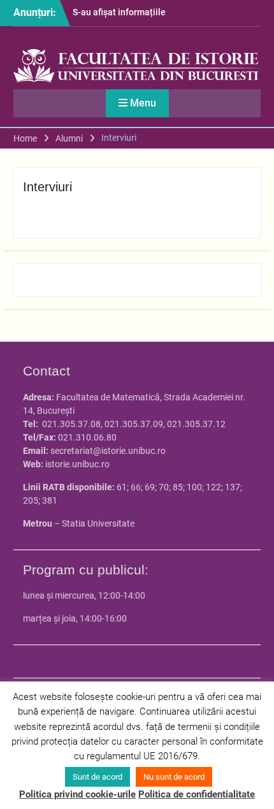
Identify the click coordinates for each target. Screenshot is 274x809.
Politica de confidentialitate (196, 794)
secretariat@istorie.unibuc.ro (108, 451)
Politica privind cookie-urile (77, 794)
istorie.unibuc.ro (77, 464)
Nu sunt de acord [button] (174, 777)
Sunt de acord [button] (97, 777)
